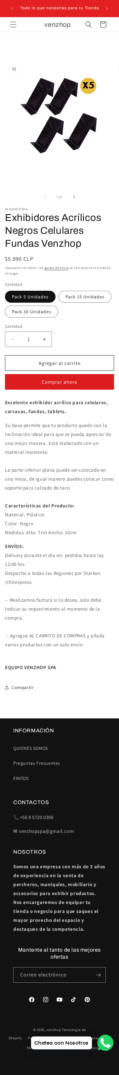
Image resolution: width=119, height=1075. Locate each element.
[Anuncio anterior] (12, 8)
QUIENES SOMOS (30, 748)
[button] (13, 24)
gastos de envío (57, 268)
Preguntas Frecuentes (36, 763)
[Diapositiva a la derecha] (74, 197)
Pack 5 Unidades (30, 297)
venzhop (53, 1029)
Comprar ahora (59, 382)
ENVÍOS (21, 778)
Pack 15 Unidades (84, 297)
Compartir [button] (22, 687)
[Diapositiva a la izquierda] (45, 197)
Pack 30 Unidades (31, 312)
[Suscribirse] (98, 975)
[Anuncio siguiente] (106, 8)
